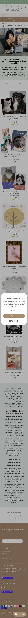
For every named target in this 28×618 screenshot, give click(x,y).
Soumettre (14, 316)
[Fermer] (24, 295)
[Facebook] (10, 321)
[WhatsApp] (15, 321)
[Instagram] (12, 321)
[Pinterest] (17, 321)
